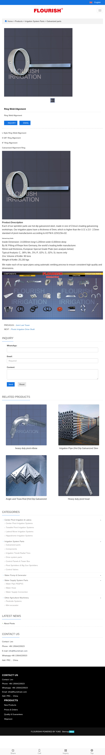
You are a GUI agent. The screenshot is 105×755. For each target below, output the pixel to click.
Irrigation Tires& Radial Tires (18, 553)
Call (39, 753)
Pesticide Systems (14, 601)
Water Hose (11, 588)
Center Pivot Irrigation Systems (19, 523)
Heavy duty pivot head (79, 499)
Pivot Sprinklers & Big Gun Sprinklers (22, 565)
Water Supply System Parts (16, 580)
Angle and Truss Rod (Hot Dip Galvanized (26, 499)
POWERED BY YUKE (52, 731)
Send (10, 384)
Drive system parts (14, 557)
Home (10, 21)
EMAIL (26, 123)
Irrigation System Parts (34, 21)
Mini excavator (12, 605)
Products (19, 21)
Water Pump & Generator (15, 575)
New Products (10, 705)
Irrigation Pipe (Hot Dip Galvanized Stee (78, 448)
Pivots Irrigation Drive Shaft (23, 329)
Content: (11, 367)
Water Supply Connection (17, 592)
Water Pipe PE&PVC (14, 584)
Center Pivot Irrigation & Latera (18, 520)
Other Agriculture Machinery (17, 598)
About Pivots (9, 623)
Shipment (8, 719)
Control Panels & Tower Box (18, 561)
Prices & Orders (11, 710)
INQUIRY (11, 123)
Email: (10, 356)
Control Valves (12, 569)
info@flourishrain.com (18, 651)
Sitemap (65, 731)
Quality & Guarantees (13, 714)
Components (11, 549)
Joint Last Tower (23, 325)
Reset (21, 384)
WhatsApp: (12, 345)
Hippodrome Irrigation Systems (19, 536)
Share (13, 753)
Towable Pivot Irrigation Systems (20, 527)
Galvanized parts (53, 21)
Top (92, 753)
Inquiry (66, 753)
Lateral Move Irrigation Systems (19, 531)
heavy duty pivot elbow (26, 448)
